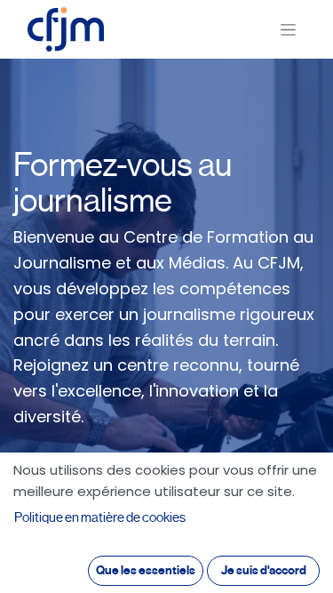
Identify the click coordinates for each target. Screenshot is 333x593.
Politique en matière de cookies (100, 517)
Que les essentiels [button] (145, 570)
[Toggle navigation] (288, 29)
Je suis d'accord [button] (263, 570)
